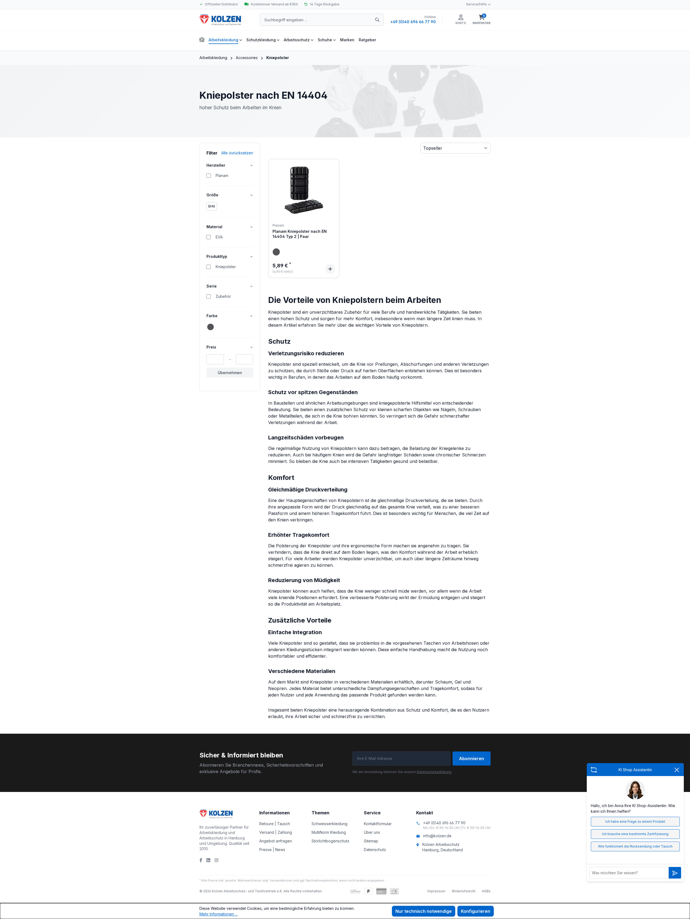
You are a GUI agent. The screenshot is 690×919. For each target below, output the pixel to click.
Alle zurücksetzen (237, 153)
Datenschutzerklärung (434, 772)
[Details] (330, 269)
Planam (222, 175)
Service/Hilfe (476, 4)
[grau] (276, 252)
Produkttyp (216, 256)
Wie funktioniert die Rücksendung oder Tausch (635, 846)
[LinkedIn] (208, 860)
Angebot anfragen (275, 841)
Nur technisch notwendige (423, 911)
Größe (212, 195)
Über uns (372, 832)
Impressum (436, 891)
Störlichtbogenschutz (330, 841)
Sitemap (371, 841)
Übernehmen (230, 372)
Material (214, 226)
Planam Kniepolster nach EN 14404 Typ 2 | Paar (299, 234)
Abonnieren (471, 758)
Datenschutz (375, 849)
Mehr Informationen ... (218, 914)
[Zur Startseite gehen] (226, 19)
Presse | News (272, 849)
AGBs (486, 891)
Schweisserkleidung (329, 823)
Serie (211, 286)
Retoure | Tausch (274, 823)
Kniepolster (226, 266)
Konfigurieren (475, 911)
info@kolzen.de (437, 835)
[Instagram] (216, 860)
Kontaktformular (378, 823)
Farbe (212, 315)
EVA (219, 237)
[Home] (201, 38)
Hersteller (215, 165)
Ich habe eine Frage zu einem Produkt (635, 821)
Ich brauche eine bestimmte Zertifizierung (635, 834)
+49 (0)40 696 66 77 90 (413, 21)
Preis (211, 347)
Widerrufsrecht (463, 891)
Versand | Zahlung (275, 832)
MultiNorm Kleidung (329, 832)
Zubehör (223, 296)
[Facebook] (200, 860)
